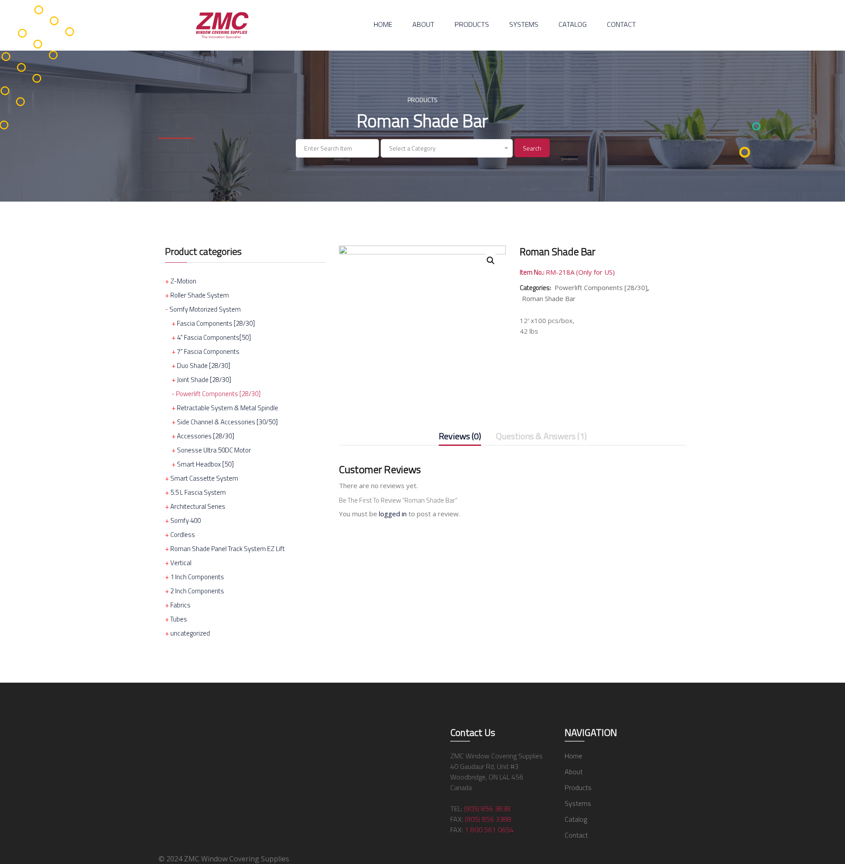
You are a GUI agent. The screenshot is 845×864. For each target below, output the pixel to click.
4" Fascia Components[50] (214, 337)
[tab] (460, 438)
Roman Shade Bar (549, 298)
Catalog (572, 24)
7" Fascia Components (208, 351)
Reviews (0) (460, 437)
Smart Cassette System (204, 478)
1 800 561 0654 (489, 829)
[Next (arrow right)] (829, 432)
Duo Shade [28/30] (203, 365)
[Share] (816, 9)
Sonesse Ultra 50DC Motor (214, 450)
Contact (621, 24)
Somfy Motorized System (205, 309)
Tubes (178, 619)
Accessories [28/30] (205, 436)
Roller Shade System (199, 295)
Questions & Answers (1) (541, 437)
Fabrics (180, 605)
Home (383, 24)
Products (472, 24)
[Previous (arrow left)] (15, 432)
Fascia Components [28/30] (216, 323)
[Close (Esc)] (835, 9)
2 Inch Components (197, 591)
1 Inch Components (197, 577)
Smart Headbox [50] (205, 464)
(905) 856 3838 (487, 808)
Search (532, 148)
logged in (393, 513)
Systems (523, 24)
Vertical (180, 563)
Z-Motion (183, 281)
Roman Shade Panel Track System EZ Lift (227, 549)
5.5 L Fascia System (198, 492)
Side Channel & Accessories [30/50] (227, 422)
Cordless (182, 534)
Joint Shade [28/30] (204, 380)
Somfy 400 (185, 520)
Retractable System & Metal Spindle (227, 408)
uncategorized (190, 633)
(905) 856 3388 (488, 819)
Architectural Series (197, 506)
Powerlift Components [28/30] (218, 394)
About (423, 24)
